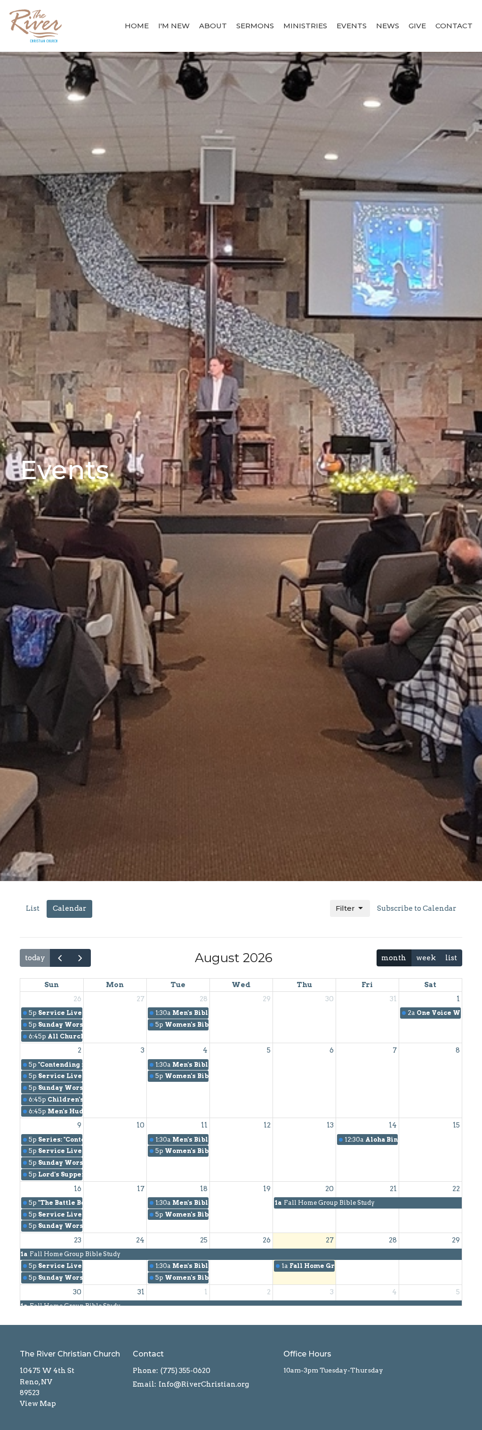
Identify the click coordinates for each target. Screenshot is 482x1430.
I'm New (174, 25)
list (451, 958)
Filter (345, 908)
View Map (38, 1403)
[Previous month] (60, 957)
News (387, 25)
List (33, 908)
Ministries (305, 25)
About (213, 25)
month (393, 958)
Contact (454, 25)
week (426, 958)
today (35, 958)
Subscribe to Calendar (416, 908)
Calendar (69, 908)
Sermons (255, 25)
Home (137, 25)
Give (417, 25)
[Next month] (80, 957)
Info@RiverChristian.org (204, 1384)
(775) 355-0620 (185, 1370)
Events (352, 25)
